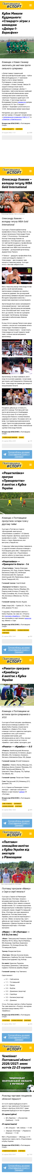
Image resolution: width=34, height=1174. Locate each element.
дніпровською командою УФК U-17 (16, 117)
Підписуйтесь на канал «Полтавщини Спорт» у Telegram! (19, 454)
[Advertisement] (17, 153)
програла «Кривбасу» (12, 616)
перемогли (22, 102)
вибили (21, 792)
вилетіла (28, 618)
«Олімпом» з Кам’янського (11, 119)
